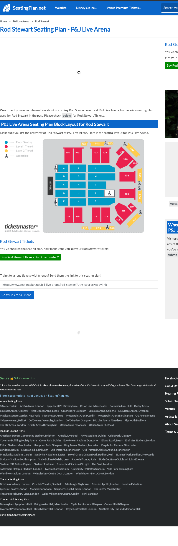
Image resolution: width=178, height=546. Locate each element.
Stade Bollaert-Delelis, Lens (53, 459)
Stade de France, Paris (83, 459)
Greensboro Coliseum (73, 410)
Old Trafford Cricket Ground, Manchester (106, 449)
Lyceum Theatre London (13, 489)
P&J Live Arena (21, 21)
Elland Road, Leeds (112, 440)
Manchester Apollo (41, 489)
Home (3, 21)
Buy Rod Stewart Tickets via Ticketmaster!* (30, 257)
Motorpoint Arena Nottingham (115, 415)
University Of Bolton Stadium (88, 468)
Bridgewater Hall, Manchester (51, 504)
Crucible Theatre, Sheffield (47, 484)
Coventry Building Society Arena (18, 440)
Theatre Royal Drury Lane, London (19, 493)
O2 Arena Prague (145, 415)
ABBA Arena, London (32, 406)
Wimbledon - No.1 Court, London (95, 473)
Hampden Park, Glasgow (48, 445)
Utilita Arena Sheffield (101, 425)
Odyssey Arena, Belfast (13, 420)
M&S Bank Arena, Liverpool (133, 410)
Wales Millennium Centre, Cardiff (60, 493)
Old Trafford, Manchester (65, 449)
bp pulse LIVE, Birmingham (62, 406)
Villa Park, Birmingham (120, 468)
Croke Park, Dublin (50, 440)
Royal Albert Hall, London (48, 509)
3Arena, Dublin (8, 406)
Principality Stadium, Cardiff (16, 454)
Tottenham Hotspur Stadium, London (21, 468)
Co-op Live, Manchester (93, 406)
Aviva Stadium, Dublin (93, 435)
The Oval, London (102, 464)
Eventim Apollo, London (105, 484)
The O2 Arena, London (13, 425)
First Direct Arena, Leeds (45, 410)
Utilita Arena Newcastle (73, 425)
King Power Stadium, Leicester (81, 445)
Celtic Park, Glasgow (119, 435)
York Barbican (90, 493)
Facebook (171, 378)
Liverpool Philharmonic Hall (16, 509)
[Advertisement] (79, 72)
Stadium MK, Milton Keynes (15, 464)
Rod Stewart (42, 21)
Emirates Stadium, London (140, 440)
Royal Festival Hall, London (81, 509)
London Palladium (132, 484)
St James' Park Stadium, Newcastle (135, 454)
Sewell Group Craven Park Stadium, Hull (90, 454)
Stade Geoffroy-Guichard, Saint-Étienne (121, 459)
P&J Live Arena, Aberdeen (107, 420)
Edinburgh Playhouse (77, 484)
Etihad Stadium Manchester (15, 445)
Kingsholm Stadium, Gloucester (119, 445)
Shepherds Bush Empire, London (72, 489)
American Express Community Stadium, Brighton (27, 435)
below (67, 115)
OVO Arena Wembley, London (46, 420)
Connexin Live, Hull (121, 406)
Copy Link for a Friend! (17, 295)
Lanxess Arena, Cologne (102, 410)
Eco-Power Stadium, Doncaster (81, 440)
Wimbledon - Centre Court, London (53, 473)
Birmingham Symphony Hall (16, 504)
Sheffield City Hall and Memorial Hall (119, 509)
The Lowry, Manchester (107, 489)
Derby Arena (141, 406)
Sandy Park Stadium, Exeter (50, 454)
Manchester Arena (52, 415)
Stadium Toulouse (44, 464)
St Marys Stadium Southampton (18, 459)
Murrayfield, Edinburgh (34, 449)
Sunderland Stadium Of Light (73, 464)
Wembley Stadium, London (15, 473)
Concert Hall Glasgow (116, 504)
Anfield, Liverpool (68, 435)
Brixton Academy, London (15, 484)
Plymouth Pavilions (135, 420)
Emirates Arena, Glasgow (14, 410)
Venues (170, 408)
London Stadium (9, 449)
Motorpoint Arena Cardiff (80, 415)
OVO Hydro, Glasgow (78, 420)
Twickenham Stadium (57, 468)
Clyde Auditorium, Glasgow (86, 504)
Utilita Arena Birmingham (42, 425)
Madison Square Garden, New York (20, 415)
